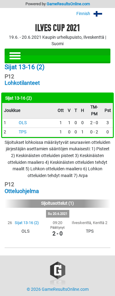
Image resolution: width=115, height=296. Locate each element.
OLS (23, 122)
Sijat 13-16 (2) (27, 222)
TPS (22, 132)
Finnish (83, 13)
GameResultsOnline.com (68, 4)
